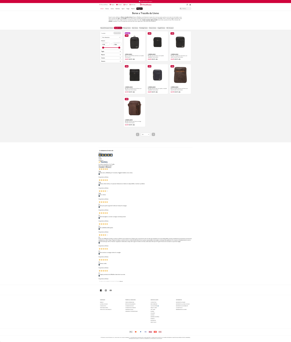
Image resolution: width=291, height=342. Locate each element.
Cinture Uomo (152, 28)
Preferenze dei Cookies (181, 309)
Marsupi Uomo (126, 28)
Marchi (103, 54)
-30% (126, 35)
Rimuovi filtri (117, 33)
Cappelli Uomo (161, 28)
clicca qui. (121, 281)
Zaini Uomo (135, 28)
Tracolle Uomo (118, 28)
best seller (127, 33)
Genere (103, 61)
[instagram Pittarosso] (105, 290)
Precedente (101, 167)
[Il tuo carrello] (190, 5)
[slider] (103, 48)
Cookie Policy (179, 307)
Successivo (108, 167)
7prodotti (103, 33)
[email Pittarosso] (110, 290)
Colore (103, 58)
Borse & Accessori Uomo (107, 28)
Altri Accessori (169, 28)
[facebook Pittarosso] (100, 290)
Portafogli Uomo (143, 28)
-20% (172, 33)
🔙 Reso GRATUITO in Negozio (145, 1)
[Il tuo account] (187, 5)
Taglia (102, 51)
